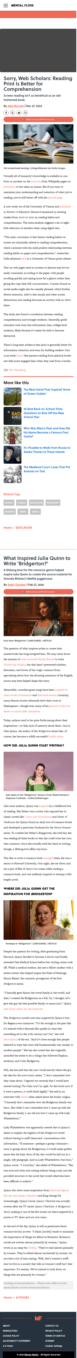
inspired (43, 806)
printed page (54, 197)
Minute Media (31, 1354)
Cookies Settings (53, 1345)
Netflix (32, 1248)
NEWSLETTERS (10, 1330)
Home (8, 527)
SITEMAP (49, 1340)
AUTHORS (22, 1297)
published (65, 206)
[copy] (25, 112)
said (23, 258)
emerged (48, 858)
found (19, 355)
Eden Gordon (17, 585)
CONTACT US (51, 1325)
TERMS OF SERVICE (55, 1335)
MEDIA (35, 511)
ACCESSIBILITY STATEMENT (16, 1340)
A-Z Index (8, 1345)
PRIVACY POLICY (53, 1330)
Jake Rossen (16, 106)
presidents (9, 187)
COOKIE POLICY (11, 1335)
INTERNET (10, 511)
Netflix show (55, 736)
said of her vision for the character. (24, 1009)
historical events (46, 695)
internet (35, 181)
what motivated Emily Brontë (37, 659)
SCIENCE (21, 502)
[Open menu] (6, 5)
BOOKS (9, 502)
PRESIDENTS (53, 502)
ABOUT (6, 1325)
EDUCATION (36, 502)
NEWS (23, 511)
